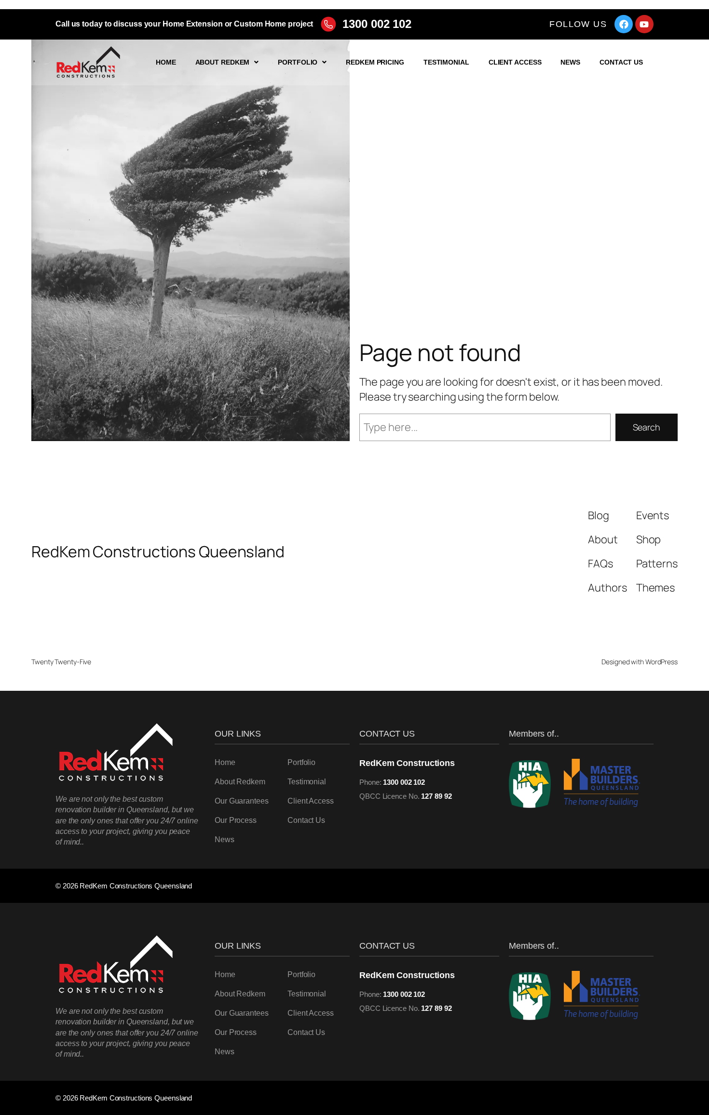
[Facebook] (623, 24)
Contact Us (621, 62)
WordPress (661, 661)
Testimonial (446, 62)
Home (166, 62)
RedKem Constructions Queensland (158, 551)
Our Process (236, 820)
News (570, 62)
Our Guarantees (242, 801)
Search (646, 427)
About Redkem (222, 62)
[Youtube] (644, 24)
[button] (227, 62)
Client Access (515, 62)
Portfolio (297, 62)
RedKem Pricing (375, 62)
